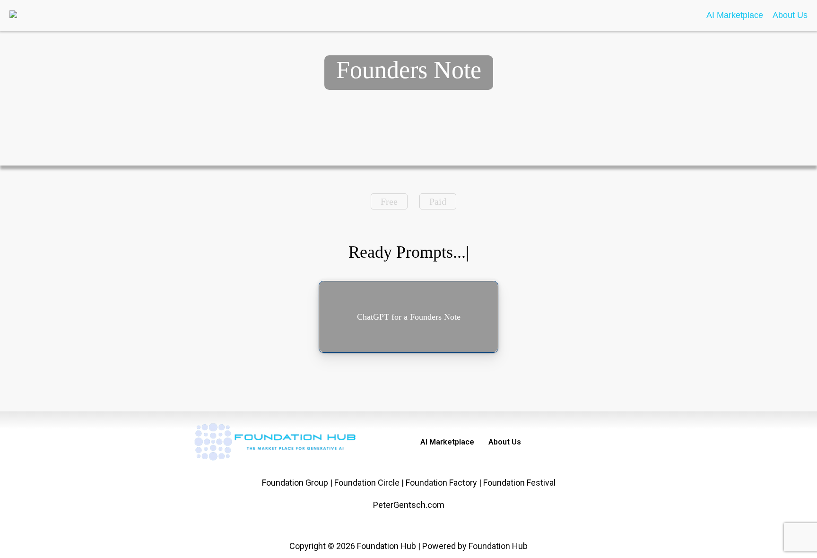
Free (389, 201)
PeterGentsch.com (408, 505)
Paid (437, 201)
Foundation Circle (367, 483)
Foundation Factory (441, 483)
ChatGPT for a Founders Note (409, 317)
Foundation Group (295, 483)
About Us (790, 15)
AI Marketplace (734, 15)
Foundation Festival (519, 483)
